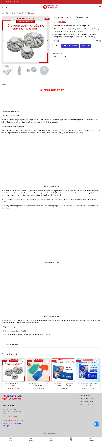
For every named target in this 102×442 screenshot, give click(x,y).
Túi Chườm (30, 13)
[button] (3, 40)
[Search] (6, 7)
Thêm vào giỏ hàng (70, 46)
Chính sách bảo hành (86, 402)
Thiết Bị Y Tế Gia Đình (17, 13)
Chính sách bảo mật (86, 395)
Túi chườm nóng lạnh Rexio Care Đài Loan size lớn (63, 385)
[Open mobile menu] (2, 7)
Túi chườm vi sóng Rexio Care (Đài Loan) (88, 385)
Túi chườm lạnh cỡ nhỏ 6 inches (14, 385)
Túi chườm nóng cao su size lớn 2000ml (38, 385)
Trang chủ (4, 13)
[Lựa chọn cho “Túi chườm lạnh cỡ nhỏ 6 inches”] (23, 361)
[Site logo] (51, 7)
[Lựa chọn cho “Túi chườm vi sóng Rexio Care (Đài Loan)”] (97, 361)
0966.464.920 (13, 417)
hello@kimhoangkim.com (16, 420)
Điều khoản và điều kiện (87, 405)
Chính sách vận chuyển (87, 398)
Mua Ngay (85, 46)
